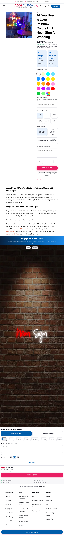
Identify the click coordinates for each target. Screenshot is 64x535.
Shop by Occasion (24, 521)
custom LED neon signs (22, 229)
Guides (20, 525)
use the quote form (12, 234)
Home (48, 496)
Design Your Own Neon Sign (23, 497)
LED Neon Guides (37, 500)
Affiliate (7, 525)
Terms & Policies (10, 521)
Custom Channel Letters (23, 516)
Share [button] (40, 179)
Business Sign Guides (50, 514)
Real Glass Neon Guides (37, 506)
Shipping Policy (9, 509)
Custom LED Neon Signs (23, 504)
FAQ (33, 496)
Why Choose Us (9, 500)
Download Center (37, 511)
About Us (7, 496)
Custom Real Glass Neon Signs (24, 510)
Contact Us (8, 505)
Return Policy (9, 513)
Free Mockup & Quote (32, 532)
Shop (47, 505)
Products (49, 500)
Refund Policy (9, 517)
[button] (4, 6)
